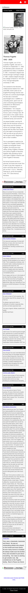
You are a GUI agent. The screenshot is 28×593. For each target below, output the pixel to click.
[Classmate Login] (21, 2)
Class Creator (14, 590)
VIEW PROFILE (20, 10)
